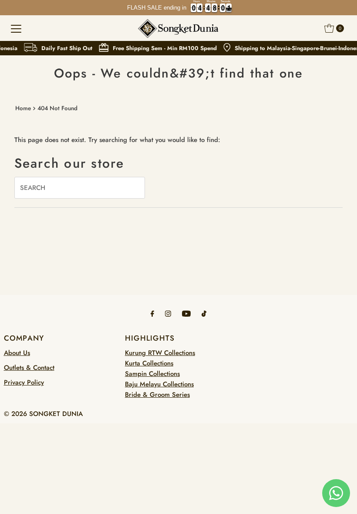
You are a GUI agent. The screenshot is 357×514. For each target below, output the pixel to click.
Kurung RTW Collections (160, 353)
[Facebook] (152, 313)
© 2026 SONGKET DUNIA (43, 414)
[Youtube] (186, 313)
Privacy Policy (24, 382)
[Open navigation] (16, 28)
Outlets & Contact (29, 367)
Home (23, 108)
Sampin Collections (152, 374)
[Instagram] (168, 313)
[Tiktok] (204, 313)
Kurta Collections (149, 363)
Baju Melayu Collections (159, 384)
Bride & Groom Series (157, 394)
